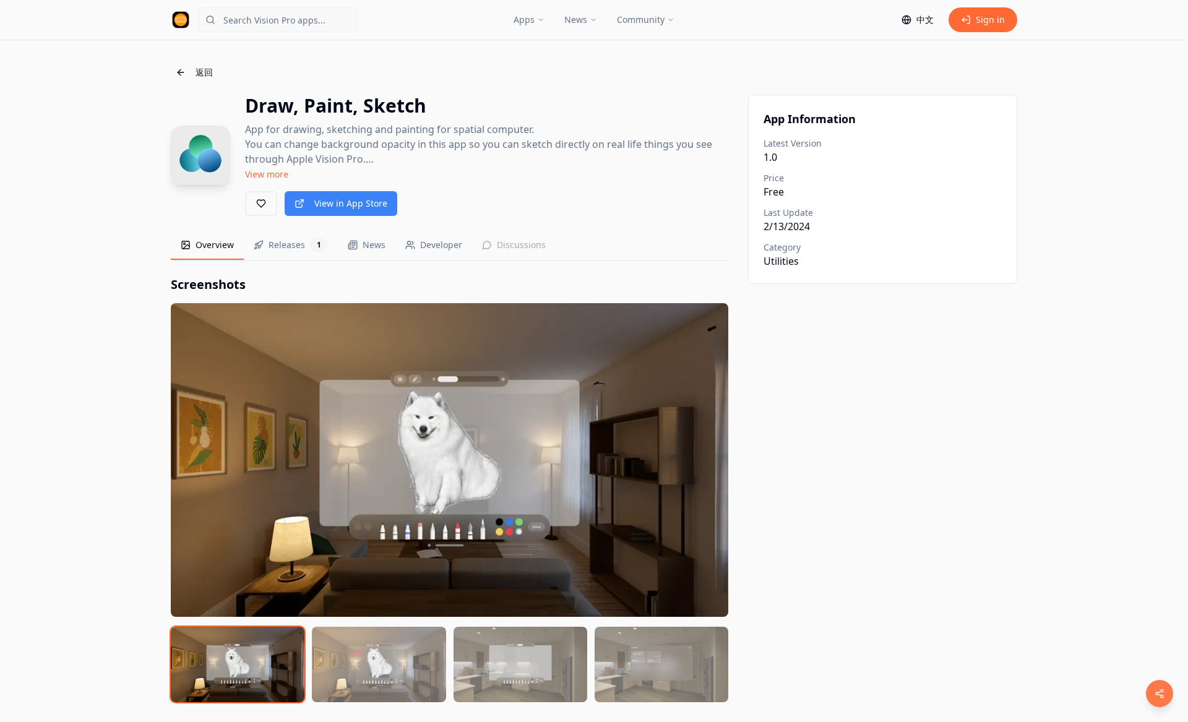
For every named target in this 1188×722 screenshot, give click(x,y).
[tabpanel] (449, 489)
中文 (925, 19)
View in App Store (350, 203)
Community (641, 19)
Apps (524, 19)
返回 (204, 72)
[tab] (207, 245)
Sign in (990, 19)
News (575, 19)
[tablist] (449, 246)
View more (266, 174)
